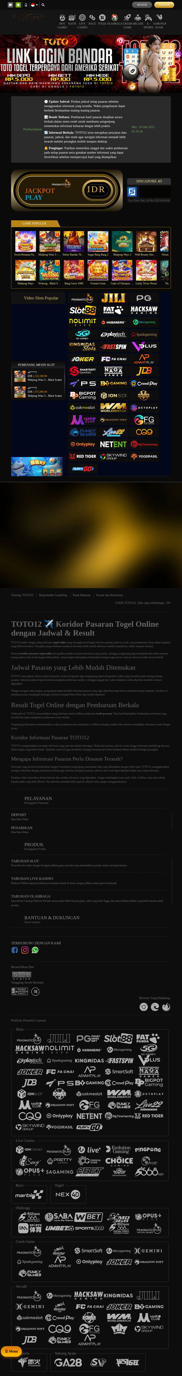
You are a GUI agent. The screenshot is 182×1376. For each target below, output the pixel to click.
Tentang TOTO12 (22, 595)
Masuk (142, 4)
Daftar (164, 4)
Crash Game (127, 25)
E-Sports (148, 25)
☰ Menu (11, 1351)
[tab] (83, 298)
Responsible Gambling (53, 595)
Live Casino (82, 25)
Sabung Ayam (159, 25)
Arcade (137, 23)
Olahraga (115, 23)
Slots (72, 23)
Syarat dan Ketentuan (109, 595)
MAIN (28, 241)
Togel (102, 23)
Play (34, 197)
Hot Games (62, 25)
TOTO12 (16, 642)
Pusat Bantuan (82, 595)
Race (92, 23)
